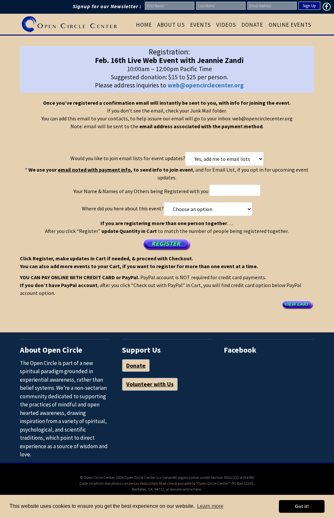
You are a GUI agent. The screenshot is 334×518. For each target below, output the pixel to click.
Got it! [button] (302, 506)
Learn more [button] (210, 506)
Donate (135, 365)
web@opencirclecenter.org (206, 85)
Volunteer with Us (150, 384)
